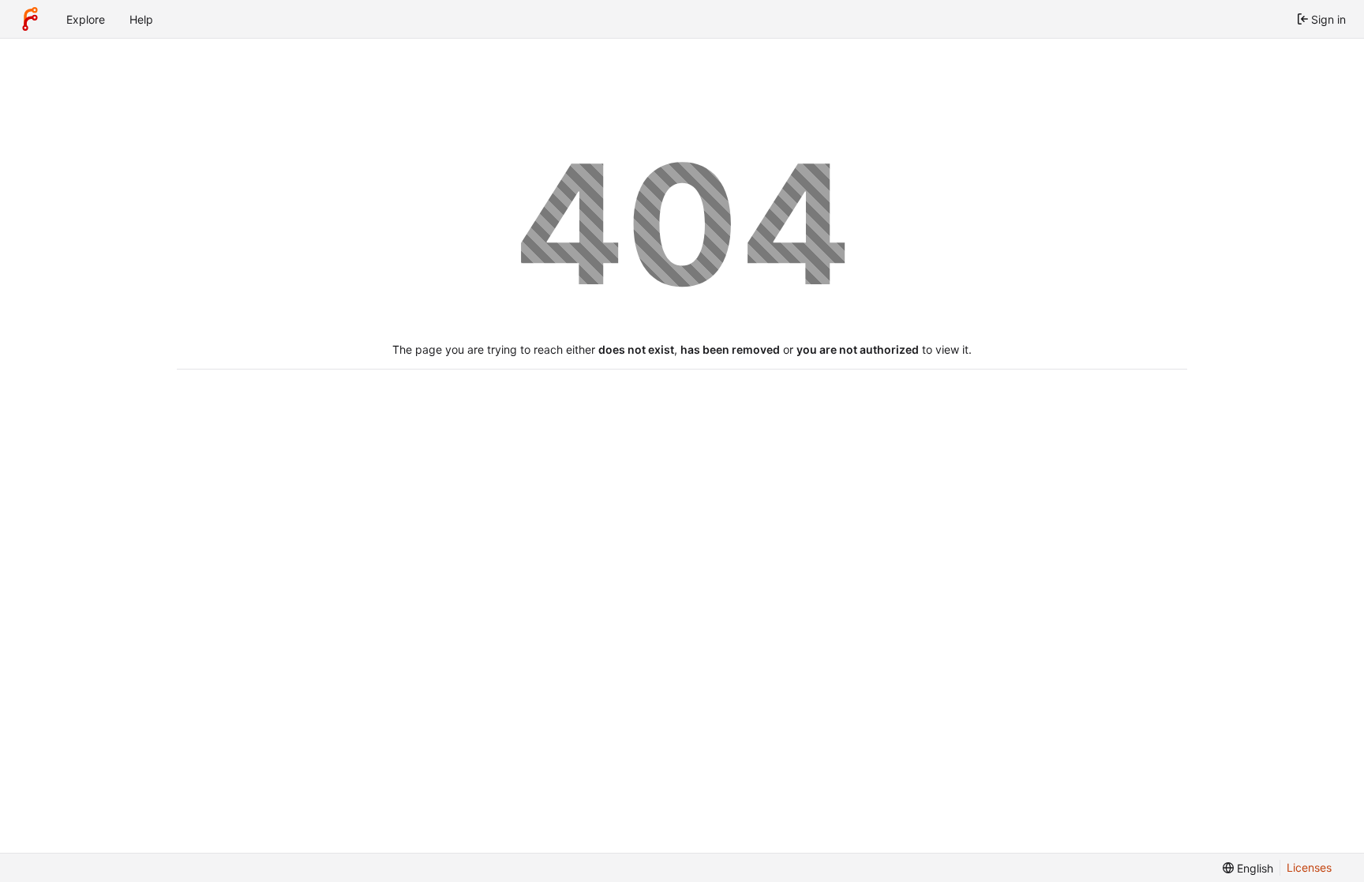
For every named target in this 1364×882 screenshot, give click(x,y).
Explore (85, 19)
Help (141, 19)
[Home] (30, 19)
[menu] (1248, 868)
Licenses (1309, 867)
